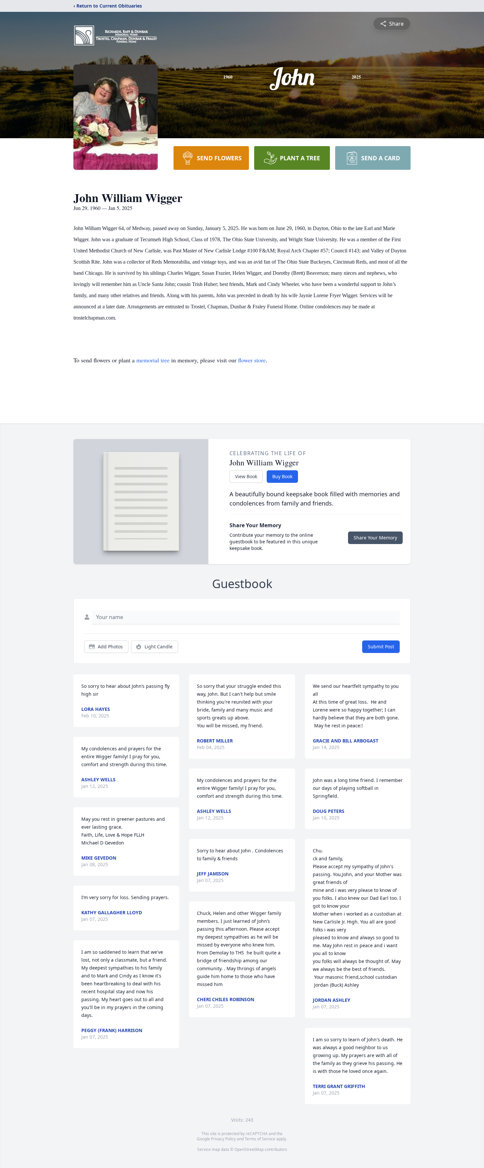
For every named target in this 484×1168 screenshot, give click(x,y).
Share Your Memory (375, 537)
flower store (252, 360)
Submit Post (381, 646)
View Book (246, 476)
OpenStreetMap (249, 1149)
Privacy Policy (223, 1139)
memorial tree (153, 360)
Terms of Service (260, 1139)
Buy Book (282, 476)
